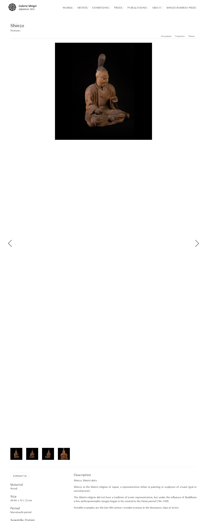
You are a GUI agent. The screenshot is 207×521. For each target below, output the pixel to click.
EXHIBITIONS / (101, 7)
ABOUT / (157, 7)
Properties (180, 36)
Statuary (15, 30)
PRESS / (119, 7)
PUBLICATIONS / (137, 7)
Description (166, 36)
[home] (22, 9)
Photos (192, 36)
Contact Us (20, 475)
